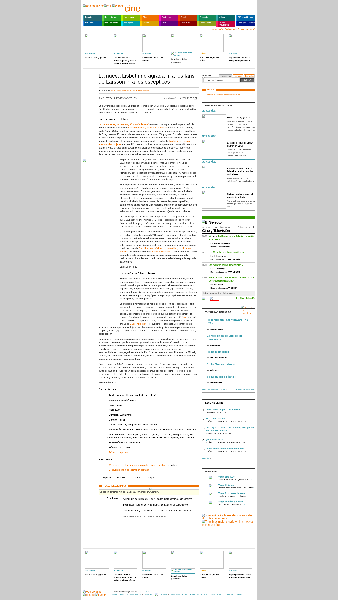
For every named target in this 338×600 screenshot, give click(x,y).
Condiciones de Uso (178, 594)
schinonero (215, 370)
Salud (183, 17)
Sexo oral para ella (216, 418)
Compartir (151, 477)
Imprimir (107, 477)
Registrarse (230, 29)
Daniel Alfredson (138, 324)
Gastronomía (205, 23)
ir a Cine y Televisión (245, 298)
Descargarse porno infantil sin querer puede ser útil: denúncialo (230, 429)
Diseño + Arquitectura (224, 24)
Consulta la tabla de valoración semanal (223, 94)
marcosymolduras (218, 357)
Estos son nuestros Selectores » (219, 293)
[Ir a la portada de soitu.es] (94, 593)
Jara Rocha (231, 288)
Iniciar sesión (217, 29)
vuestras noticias (218, 312)
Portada (88, 17)
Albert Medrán (232, 259)
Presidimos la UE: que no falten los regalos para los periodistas (240, 171)
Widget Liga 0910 (226, 477)
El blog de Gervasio (246, 23)
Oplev (185, 317)
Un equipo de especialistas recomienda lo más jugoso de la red (228, 227)
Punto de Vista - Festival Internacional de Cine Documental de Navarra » (231, 279)
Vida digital (128, 23)
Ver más (205, 458)
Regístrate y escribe (245, 389)
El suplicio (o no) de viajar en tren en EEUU (240, 144)
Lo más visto (214, 403)
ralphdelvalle (216, 382)
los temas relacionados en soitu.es (144, 516)
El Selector (89, 23)
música (203, 53)
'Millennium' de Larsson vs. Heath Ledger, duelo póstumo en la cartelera (157, 499)
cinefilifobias (121, 90)
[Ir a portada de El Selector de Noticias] (212, 222)
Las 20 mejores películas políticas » (226, 252)
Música (146, 23)
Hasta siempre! (217, 351)
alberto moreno (142, 90)
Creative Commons (234, 594)
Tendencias (166, 17)
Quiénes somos (134, 594)
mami (227, 247)
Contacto (148, 594)
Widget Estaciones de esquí (231, 493)
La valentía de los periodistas (179, 60)
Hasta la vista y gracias (95, 58)
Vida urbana (129, 17)
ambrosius (215, 345)
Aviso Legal (216, 594)
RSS (147, 591)
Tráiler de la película (119, 452)
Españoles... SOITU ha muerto (152, 59)
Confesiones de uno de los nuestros (225, 337)
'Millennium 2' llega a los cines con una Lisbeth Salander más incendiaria (158, 510)
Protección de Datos (199, 594)
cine (132, 8)
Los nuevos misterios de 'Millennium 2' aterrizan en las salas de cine (156, 505)
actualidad (90, 53)
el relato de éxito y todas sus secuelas (147, 127)
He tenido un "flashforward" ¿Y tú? (227, 321)
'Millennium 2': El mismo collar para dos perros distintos (137, 465)
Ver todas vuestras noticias (213, 389)
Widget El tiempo (226, 485)
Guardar (136, 477)
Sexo (164, 23)
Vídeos (222, 17)
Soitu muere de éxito (220, 376)
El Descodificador (245, 17)
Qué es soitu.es (117, 594)
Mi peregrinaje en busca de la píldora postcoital (240, 59)
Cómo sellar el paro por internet (223, 409)
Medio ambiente (111, 23)
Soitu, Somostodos (219, 364)
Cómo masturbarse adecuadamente (225, 448)
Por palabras (225, 76)
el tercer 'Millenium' (161, 251)
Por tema (238, 76)
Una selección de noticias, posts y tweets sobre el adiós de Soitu (125, 60)
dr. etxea (131, 90)
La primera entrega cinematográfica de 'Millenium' (124, 124)
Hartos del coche (111, 17)
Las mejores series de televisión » (226, 265)
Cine (145, 17)
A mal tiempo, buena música (209, 59)
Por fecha (249, 76)
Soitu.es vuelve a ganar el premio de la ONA (240, 195)
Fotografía (204, 17)
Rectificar (121, 477)
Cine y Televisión (216, 230)
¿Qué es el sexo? (215, 439)
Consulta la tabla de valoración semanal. (129, 470)
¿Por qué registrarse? (245, 29)
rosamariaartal (216, 329)
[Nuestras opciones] (161, 594)
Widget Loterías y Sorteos (230, 501)
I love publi (185, 23)
